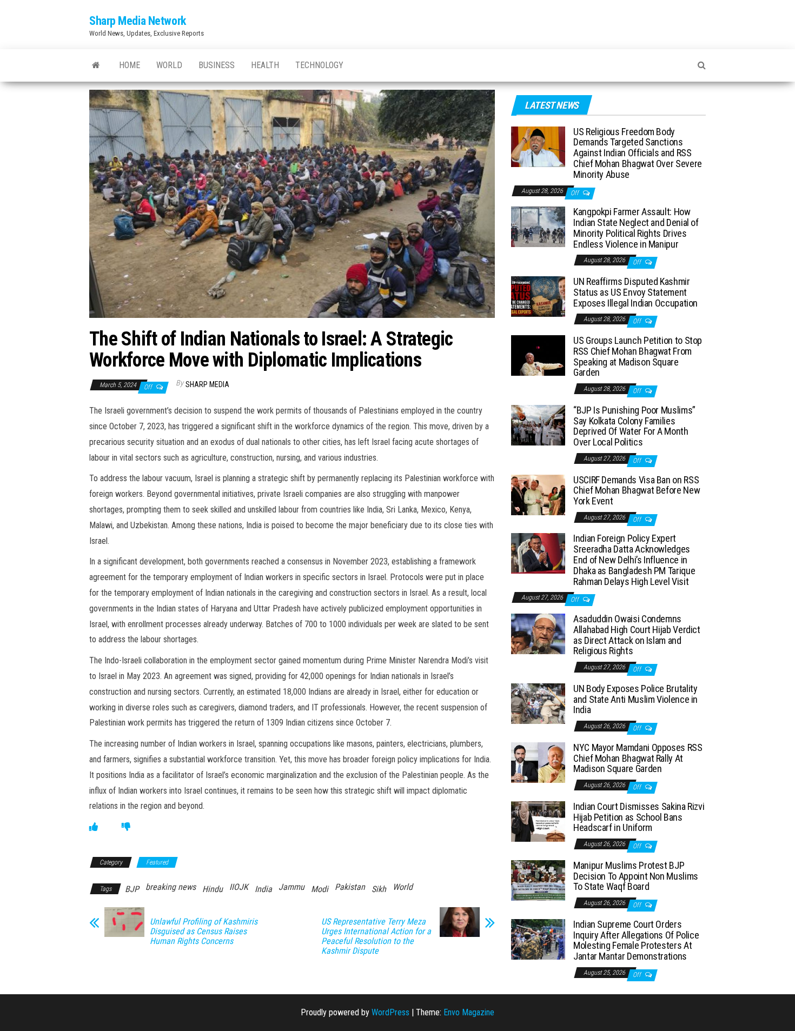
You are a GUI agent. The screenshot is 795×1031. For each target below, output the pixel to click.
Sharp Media (207, 384)
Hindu (212, 889)
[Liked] (93, 827)
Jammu (291, 887)
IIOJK (238, 887)
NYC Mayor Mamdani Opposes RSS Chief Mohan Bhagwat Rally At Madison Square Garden (638, 758)
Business (216, 65)
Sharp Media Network (137, 21)
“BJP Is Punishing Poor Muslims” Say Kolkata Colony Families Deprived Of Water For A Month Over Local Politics (634, 426)
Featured (157, 862)
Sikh (379, 889)
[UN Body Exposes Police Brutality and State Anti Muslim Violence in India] (538, 703)
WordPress (390, 1012)
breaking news (170, 887)
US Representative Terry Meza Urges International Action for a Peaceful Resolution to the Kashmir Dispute (376, 936)
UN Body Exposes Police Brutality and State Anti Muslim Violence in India (635, 699)
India (263, 889)
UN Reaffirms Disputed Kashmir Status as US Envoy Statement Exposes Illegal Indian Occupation (635, 292)
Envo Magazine (468, 1012)
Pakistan (350, 887)
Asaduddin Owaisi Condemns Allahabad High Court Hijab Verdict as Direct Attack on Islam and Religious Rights (636, 634)
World (169, 65)
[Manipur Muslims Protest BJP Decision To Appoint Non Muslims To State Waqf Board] (538, 880)
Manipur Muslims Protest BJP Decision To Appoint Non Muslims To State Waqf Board (635, 876)
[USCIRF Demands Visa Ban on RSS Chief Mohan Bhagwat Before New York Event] (538, 494)
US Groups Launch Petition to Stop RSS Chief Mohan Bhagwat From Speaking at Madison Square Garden (637, 356)
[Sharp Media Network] (96, 65)
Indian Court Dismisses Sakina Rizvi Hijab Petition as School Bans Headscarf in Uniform (638, 817)
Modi (319, 889)
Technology (319, 65)
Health (265, 65)
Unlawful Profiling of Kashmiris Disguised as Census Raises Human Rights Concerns (203, 931)
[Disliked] (126, 827)
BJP (132, 889)
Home (129, 65)
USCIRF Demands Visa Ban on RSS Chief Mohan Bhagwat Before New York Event (636, 490)
